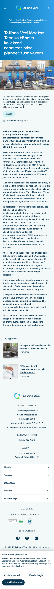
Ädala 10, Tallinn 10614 (25, 457)
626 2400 (30, 440)
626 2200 (30, 419)
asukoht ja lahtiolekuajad (35, 427)
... (4, 21)
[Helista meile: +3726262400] (49, 8)
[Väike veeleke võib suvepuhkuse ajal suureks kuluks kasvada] (10, 371)
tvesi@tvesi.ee (30, 415)
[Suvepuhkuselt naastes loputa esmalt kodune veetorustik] (10, 350)
